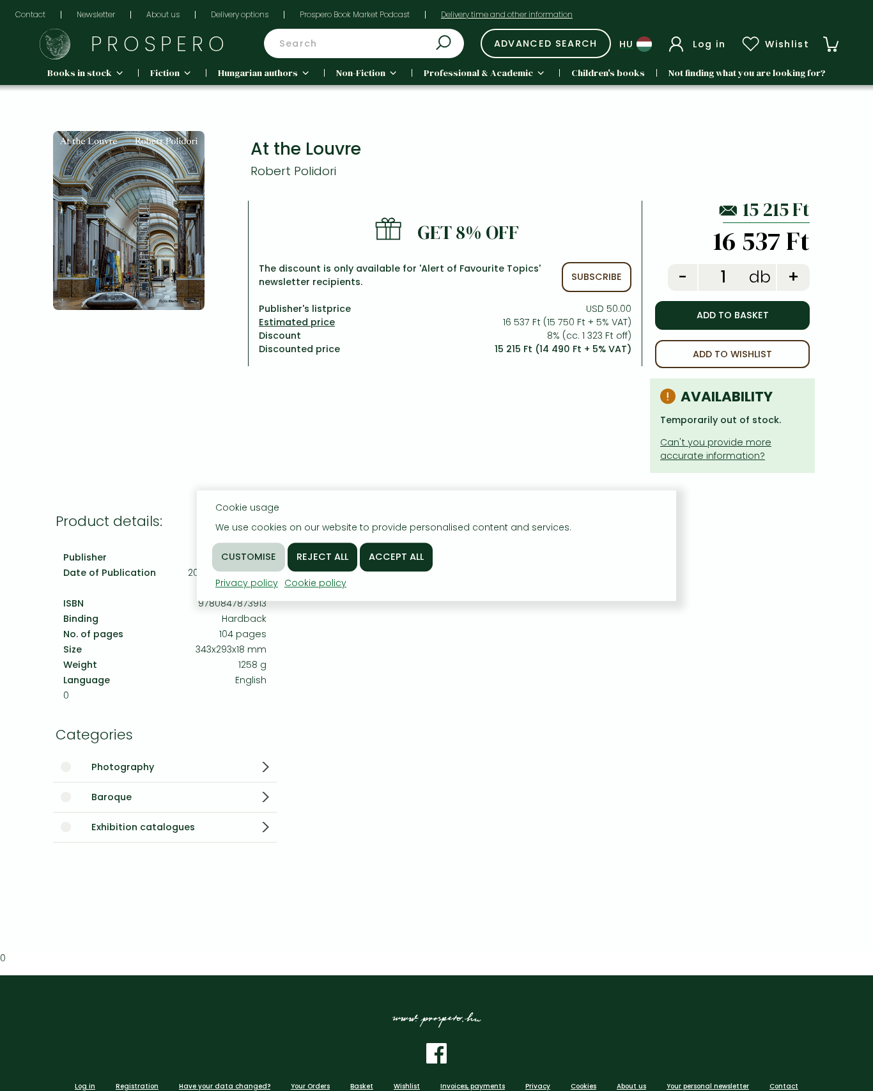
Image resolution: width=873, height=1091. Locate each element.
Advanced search (546, 43)
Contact (30, 14)
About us (163, 14)
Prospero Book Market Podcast (355, 14)
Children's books (608, 72)
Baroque (111, 797)
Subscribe (596, 276)
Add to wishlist (732, 354)
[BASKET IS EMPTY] (830, 44)
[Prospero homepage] (55, 44)
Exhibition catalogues (143, 827)
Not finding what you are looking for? (747, 72)
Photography (122, 767)
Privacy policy (246, 582)
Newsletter (96, 14)
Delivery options (239, 14)
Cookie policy (315, 582)
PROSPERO (160, 43)
